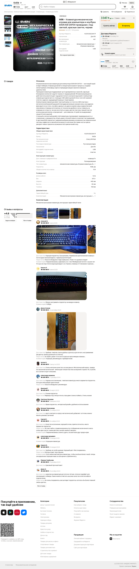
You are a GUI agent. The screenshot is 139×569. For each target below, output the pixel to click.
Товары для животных (47, 547)
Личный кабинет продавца (82, 538)
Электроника (44, 517)
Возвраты (77, 517)
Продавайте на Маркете (82, 541)
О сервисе (77, 514)
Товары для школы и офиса (49, 541)
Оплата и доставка (80, 508)
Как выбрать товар (80, 505)
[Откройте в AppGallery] (17, 515)
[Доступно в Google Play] (10, 515)
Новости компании (116, 505)
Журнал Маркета (79, 520)
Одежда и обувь (45, 520)
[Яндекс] (134, 566)
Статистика (9, 565)
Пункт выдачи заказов (117, 514)
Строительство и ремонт (48, 550)
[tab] (7, 20)
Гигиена (43, 514)
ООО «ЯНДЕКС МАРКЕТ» (128, 563)
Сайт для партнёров (80, 547)
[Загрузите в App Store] (4, 515)
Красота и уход (45, 529)
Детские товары (45, 553)
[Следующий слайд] (52, 43)
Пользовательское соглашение (26, 565)
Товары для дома (46, 523)
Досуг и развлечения (47, 505)
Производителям (115, 511)
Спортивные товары (47, 544)
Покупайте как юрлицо (81, 511)
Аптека (42, 526)
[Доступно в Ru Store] (24, 515)
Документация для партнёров (84, 544)
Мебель (43, 508)
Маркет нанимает (115, 517)
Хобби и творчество (47, 532)
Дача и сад (43, 535)
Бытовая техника (46, 511)
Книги (42, 538)
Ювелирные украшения (48, 556)
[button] (21, 3)
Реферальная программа (118, 508)
